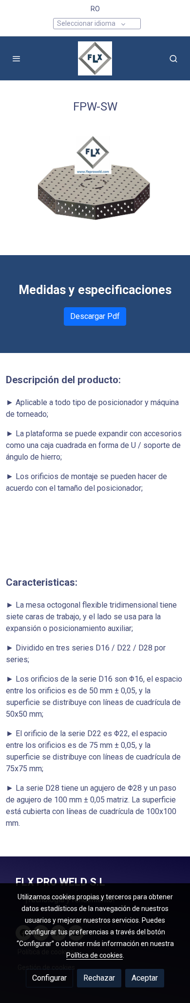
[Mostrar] (93, 183)
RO (95, 9)
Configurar (49, 978)
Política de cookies (94, 955)
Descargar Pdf (95, 316)
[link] (95, 58)
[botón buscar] (173, 58)
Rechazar (99, 978)
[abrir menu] (16, 58)
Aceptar (145, 978)
